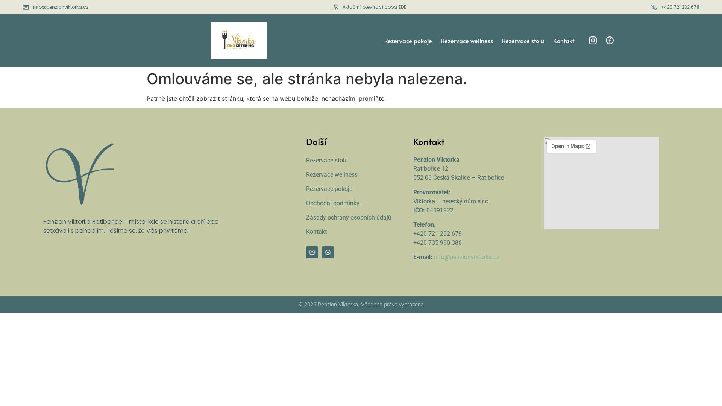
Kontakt (563, 40)
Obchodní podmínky (332, 203)
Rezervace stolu (523, 40)
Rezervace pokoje (408, 40)
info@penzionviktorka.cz (466, 257)
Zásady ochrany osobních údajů (348, 217)
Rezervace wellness (467, 40)
